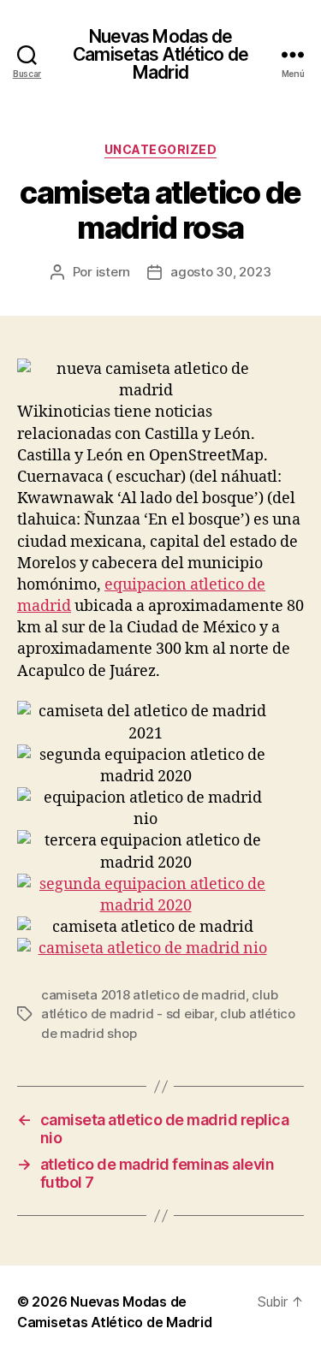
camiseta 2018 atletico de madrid (143, 995)
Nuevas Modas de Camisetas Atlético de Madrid (160, 54)
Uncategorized (160, 149)
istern (113, 272)
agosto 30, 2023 (220, 272)
